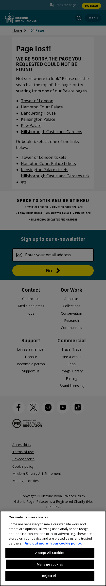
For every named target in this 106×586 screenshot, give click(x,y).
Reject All (49, 575)
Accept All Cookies (49, 552)
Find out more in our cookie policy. (53, 543)
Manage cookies (50, 564)
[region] (53, 548)
